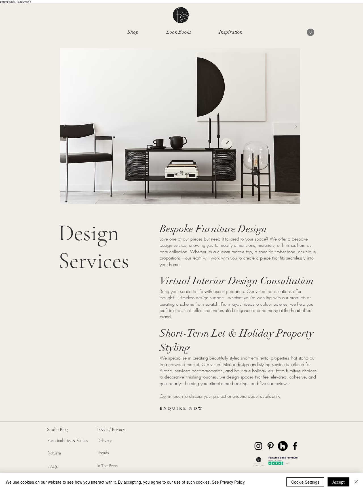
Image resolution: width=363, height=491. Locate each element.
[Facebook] (295, 446)
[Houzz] (283, 446)
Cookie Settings (305, 482)
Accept (338, 482)
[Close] (356, 481)
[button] (133, 32)
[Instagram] (258, 446)
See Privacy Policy (228, 482)
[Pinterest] (270, 446)
